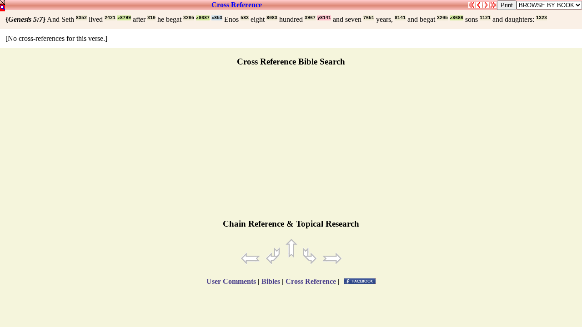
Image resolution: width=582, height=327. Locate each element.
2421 (110, 17)
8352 (81, 17)
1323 (541, 17)
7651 (368, 17)
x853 (216, 17)
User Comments (231, 281)
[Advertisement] (291, 146)
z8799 (124, 17)
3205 (188, 17)
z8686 (456, 17)
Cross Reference (236, 5)
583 (245, 17)
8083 (271, 17)
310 (151, 17)
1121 (485, 17)
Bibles (270, 281)
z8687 (203, 17)
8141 (400, 17)
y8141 (324, 17)
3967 (310, 17)
